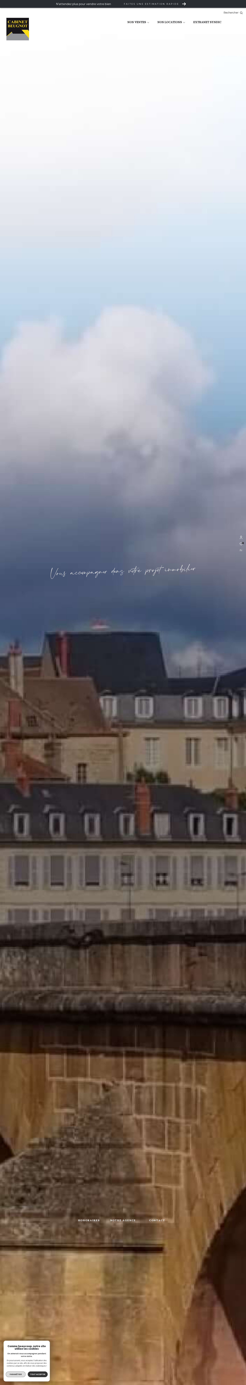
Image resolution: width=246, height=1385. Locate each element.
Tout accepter (37, 1374)
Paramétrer (16, 1374)
